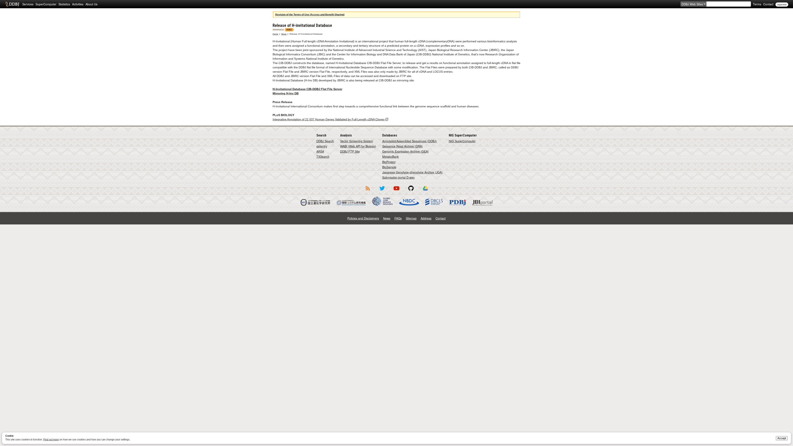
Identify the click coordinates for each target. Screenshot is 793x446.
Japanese (782, 4)
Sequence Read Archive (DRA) (402, 146)
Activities (77, 4)
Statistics (64, 4)
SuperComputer (46, 4)
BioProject (388, 162)
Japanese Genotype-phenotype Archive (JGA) (412, 172)
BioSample (389, 167)
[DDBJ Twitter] (382, 191)
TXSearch (322, 156)
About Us (91, 4)
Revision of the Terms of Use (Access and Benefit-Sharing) (309, 14)
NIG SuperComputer (462, 141)
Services (27, 4)
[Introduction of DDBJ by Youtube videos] (396, 191)
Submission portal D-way (398, 177)
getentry (321, 146)
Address (426, 218)
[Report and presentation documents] (425, 191)
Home (275, 34)
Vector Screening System (356, 141)
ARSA (320, 151)
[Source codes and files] (411, 191)
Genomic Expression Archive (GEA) (405, 151)
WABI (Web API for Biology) (358, 146)
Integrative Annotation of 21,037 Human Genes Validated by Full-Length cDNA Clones (329, 119)
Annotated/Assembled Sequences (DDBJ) (409, 141)
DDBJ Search (325, 141)
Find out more (51, 439)
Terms (757, 4)
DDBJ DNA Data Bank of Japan (12, 4)
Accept (782, 438)
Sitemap (411, 218)
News (283, 34)
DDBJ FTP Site (350, 151)
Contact (768, 4)
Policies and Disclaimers (363, 218)
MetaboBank (390, 156)
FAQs (398, 218)
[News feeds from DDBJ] (367, 191)
